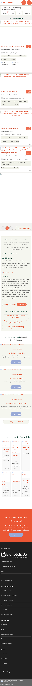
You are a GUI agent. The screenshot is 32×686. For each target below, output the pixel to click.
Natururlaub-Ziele (17, 349)
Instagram (5, 304)
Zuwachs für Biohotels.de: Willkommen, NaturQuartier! (15, 316)
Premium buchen (8, 600)
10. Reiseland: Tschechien (16, 353)
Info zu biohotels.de (6, 580)
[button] (3, 228)
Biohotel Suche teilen (24, 228)
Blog (2, 571)
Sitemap (3, 639)
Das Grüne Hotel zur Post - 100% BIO (12, 46)
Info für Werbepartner (7, 614)
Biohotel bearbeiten (6, 590)
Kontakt (5, 609)
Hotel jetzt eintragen (17, 535)
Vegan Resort (16, 486)
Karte (12, 13)
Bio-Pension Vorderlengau (9, 91)
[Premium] (28, 437)
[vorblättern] (27, 32)
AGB (2, 629)
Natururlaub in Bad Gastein (16, 403)
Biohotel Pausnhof (6, 450)
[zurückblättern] (4, 32)
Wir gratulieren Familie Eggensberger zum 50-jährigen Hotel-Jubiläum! (15, 321)
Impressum (4, 624)
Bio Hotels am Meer (16, 378)
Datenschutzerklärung (7, 634)
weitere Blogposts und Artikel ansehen (17, 422)
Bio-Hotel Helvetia (26, 482)
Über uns (3, 576)
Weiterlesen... (17, 362)
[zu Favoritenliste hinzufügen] (2, 22)
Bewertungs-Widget (6, 605)
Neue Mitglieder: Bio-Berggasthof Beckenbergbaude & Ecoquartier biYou (16, 327)
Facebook (12, 304)
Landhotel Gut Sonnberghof (9, 128)
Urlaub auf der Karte (7, 561)
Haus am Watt (26, 448)
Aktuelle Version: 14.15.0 (6, 684)
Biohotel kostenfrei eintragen (9, 595)
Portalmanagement (6, 643)
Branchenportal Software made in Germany (11, 681)
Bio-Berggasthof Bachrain (9, 153)
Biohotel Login (7, 672)
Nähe (19, 13)
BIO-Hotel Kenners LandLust (16, 457)
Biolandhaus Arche (6, 486)
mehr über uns (22, 304)
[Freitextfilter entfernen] (24, 2)
